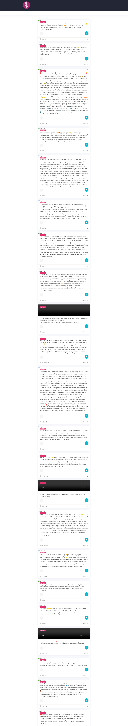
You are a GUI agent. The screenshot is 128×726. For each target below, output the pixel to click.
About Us (59, 13)
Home (24, 13)
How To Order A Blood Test (36, 13)
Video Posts (50, 13)
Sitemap (74, 13)
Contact (67, 13)
